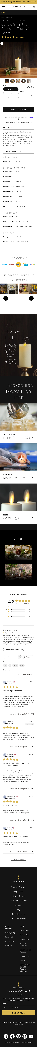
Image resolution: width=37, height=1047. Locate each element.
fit (9, 665)
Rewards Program (18, 887)
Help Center (18, 891)
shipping (14, 123)
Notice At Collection (23, 944)
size (5, 665)
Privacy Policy (24, 939)
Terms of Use (24, 931)
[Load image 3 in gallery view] (18, 81)
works (22, 665)
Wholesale (8, 946)
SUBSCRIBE (18, 1013)
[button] (3, 6)
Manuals (18, 905)
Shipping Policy (10, 933)
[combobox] (26, 674)
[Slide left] (2, 81)
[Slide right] (35, 81)
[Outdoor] (18, 579)
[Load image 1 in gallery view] (7, 81)
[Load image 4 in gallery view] (29, 81)
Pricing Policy (9, 941)
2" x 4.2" (11, 89)
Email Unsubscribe (18, 918)
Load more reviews (18, 859)
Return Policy (9, 937)
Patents (22, 961)
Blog (18, 909)
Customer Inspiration (19, 900)
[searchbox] (10, 656)
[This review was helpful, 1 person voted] (28, 747)
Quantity (23, 91)
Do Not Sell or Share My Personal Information (25, 968)
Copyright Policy (25, 956)
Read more (21, 707)
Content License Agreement (25, 951)
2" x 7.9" (11, 97)
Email (4, 1004)
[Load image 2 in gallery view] (12, 81)
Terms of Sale (24, 935)
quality (15, 665)
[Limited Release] (18, 560)
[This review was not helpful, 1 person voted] (32, 820)
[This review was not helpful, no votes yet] (32, 714)
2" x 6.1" (11, 93)
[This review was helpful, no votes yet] (28, 714)
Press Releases (18, 914)
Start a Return (19, 896)
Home (3, 12)
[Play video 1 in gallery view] (23, 81)
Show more (7, 670)
